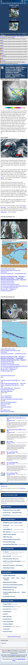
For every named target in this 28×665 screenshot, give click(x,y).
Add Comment (15, 75)
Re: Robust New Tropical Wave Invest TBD (16, 418)
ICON (12, 578)
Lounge (2, 177)
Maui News (3, 405)
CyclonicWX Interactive (9, 596)
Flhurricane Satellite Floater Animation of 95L (10, 270)
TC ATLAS (6, 552)
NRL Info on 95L (4, 289)
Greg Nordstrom (7, 619)
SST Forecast (19, 565)
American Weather (8, 624)
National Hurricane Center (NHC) (11, 510)
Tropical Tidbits (7, 604)
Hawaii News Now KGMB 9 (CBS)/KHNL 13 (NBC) (11, 399)
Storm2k (5, 614)
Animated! (21, 276)
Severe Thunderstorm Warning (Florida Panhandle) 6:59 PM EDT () (14, 50)
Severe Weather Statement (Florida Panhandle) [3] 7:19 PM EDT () (13, 45)
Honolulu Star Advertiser (6, 406)
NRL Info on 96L (4, 369)
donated (13, 655)
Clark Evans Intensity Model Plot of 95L (10, 279)
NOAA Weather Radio (8, 568)
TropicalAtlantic (7, 611)
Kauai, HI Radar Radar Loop (7, 388)
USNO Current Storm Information (12, 561)
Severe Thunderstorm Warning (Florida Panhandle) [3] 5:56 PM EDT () (13, 60)
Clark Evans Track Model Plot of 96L (9, 356)
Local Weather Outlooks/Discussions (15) (9, 63)
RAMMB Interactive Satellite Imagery (12, 522)
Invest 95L (14, 7)
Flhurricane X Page (19, 483)
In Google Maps (19, 278)
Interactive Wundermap (9, 542)
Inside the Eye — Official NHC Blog (12, 512)
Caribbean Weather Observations (11, 539)
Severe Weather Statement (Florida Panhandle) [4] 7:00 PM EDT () (13, 47)
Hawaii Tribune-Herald (5, 403)
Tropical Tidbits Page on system (8, 268)
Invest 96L (14, 20)
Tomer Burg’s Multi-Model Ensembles (13, 584)
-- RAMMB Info (12, 289)
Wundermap (2, 37)
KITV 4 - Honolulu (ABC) (6, 395)
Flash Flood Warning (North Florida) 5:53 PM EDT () (13, 62)
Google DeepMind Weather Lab (11, 592)
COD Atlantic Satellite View (6, 290)
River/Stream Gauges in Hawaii (7, 389)
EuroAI (23, 578)
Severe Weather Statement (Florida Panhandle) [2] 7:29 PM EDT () (13, 42)
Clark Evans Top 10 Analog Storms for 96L (10, 364)
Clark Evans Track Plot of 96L (7, 361)
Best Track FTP (7, 556)
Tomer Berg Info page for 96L (7, 353)
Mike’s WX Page (7, 616)
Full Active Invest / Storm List (10, 558)
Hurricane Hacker (7, 631)
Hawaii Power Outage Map (6, 391)
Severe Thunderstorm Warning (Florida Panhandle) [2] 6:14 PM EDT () (13, 55)
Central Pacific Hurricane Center (7, 375)
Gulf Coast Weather (8, 621)
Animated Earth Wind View (10, 544)
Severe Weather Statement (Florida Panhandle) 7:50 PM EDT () (13, 39)
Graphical (14, 36)
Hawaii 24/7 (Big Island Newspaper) (8, 402)
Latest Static (23, 383)
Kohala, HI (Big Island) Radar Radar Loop (9, 383)
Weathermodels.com (8, 589)
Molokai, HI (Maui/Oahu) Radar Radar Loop (10, 384)
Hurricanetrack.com (8, 606)
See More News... (18, 64)
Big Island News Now (5, 410)
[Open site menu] (1, 1)
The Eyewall (6, 629)
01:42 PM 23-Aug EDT (10, 77)
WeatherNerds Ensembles (10, 582)
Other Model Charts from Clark (7, 282)
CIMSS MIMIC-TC (7, 529)
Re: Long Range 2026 (12, 452)
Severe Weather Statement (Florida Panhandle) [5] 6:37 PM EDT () (13, 52)
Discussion (22, 36)
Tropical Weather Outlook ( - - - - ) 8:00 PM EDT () (13, 37)
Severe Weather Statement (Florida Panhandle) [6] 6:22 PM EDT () (13, 57)
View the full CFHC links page (14, 636)
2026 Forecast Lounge (11, 420)
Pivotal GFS (6, 578)
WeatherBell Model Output (10, 587)
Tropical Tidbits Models (9, 575)
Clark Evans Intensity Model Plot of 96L (10, 359)
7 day (18, 36)
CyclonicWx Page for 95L (20, 273)
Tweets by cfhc (4, 486)
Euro (18, 578)
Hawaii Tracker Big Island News (7, 411)
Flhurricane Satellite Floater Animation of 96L (10, 350)
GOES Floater (4, 271)
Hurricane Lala (4, 212)
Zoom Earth (6, 525)
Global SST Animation (9, 565)
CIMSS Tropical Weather (9, 534)
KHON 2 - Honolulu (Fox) (6, 397)
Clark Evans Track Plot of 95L (7, 281)
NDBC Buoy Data (7, 537)
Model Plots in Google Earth (7, 278)
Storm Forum (6, 515)
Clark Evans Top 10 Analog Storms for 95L (10, 284)
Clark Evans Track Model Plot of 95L (9, 276)
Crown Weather (7, 626)
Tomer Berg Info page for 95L (7, 273)
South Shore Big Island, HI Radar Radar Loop (10, 380)
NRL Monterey (7, 532)
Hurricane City (7, 609)
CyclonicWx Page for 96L (20, 353)
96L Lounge (10, 441)
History (12, 37)
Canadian (6, 579)
